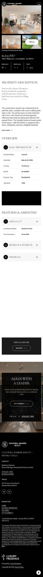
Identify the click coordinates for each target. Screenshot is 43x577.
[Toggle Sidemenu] (39, 4)
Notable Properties (9, 508)
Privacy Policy (19, 567)
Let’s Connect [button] (7, 513)
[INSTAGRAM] (9, 492)
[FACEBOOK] (4, 492)
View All (32, 42)
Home (4, 506)
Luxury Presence (15, 563)
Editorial (5, 510)
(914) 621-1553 (28, 416)
